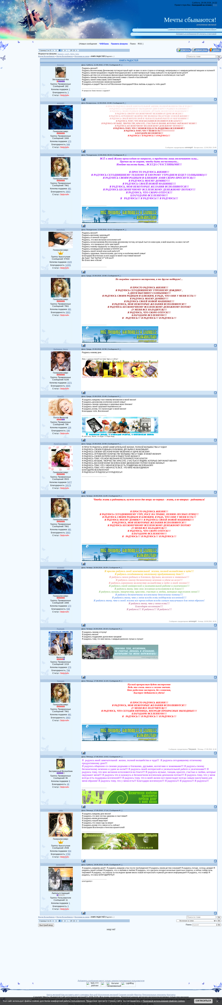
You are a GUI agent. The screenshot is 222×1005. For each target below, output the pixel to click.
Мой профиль (190, 29)
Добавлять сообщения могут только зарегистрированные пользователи (111, 981)
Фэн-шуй (94, 995)
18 (125, 155)
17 (125, 103)
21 (74, 50)
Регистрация (204, 29)
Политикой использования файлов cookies (164, 1001)
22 (120, 396)
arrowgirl (60, 103)
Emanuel (60, 65)
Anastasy (61, 54)
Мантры (138, 995)
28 (122, 757)
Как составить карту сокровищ (75, 995)
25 (121, 567)
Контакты (171, 995)
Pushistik (60, 629)
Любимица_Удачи (60, 349)
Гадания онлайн (126, 995)
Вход (214, 29)
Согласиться (203, 1001)
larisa (77, 54)
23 (120, 444)
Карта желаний (54, 995)
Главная (172, 29)
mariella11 (61, 229)
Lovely (67, 54)
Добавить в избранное (186, 34)
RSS (215, 5)
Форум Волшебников (46, 56)
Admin (72, 54)
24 (121, 496)
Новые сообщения (88, 44)
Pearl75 (61, 396)
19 (125, 229)
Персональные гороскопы (154, 995)
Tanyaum (60, 155)
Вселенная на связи (82, 56)
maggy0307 (60, 865)
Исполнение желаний (108, 995)
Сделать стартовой (207, 34)
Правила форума (119, 44)
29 (122, 810)
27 (122, 681)
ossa (61, 757)
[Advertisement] (21, 62)
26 (121, 629)
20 (71, 50)
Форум (180, 29)
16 (122, 65)
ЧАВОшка (104, 44)
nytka (61, 810)
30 (122, 865)
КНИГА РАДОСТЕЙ (97, 56)
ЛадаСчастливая (61, 444)
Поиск (133, 44)
